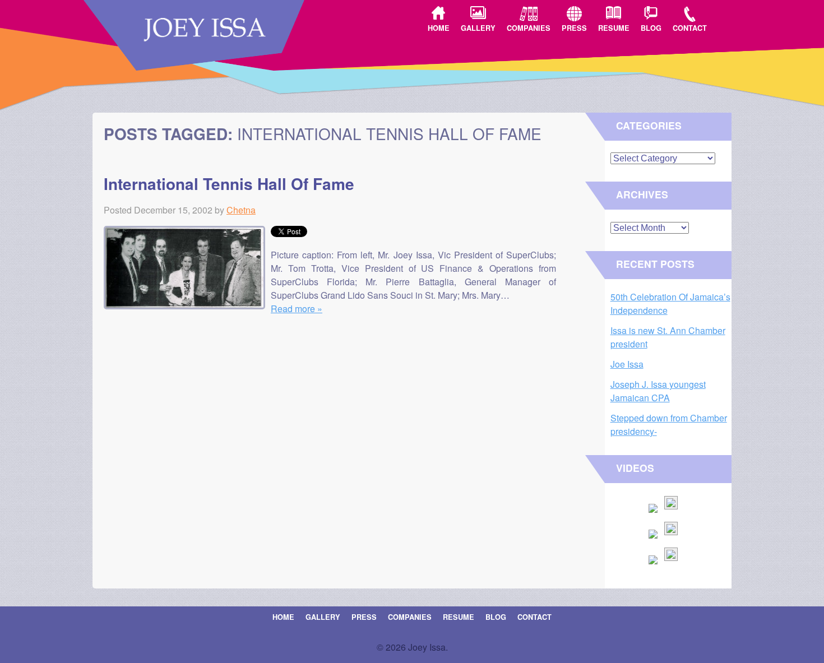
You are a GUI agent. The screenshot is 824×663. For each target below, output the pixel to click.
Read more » (296, 308)
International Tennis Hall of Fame (229, 183)
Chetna (241, 209)
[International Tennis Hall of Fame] (187, 305)
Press (574, 28)
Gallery (478, 28)
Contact (690, 28)
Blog (651, 28)
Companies (528, 28)
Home (439, 28)
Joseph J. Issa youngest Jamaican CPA (658, 391)
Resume (613, 28)
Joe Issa (627, 364)
